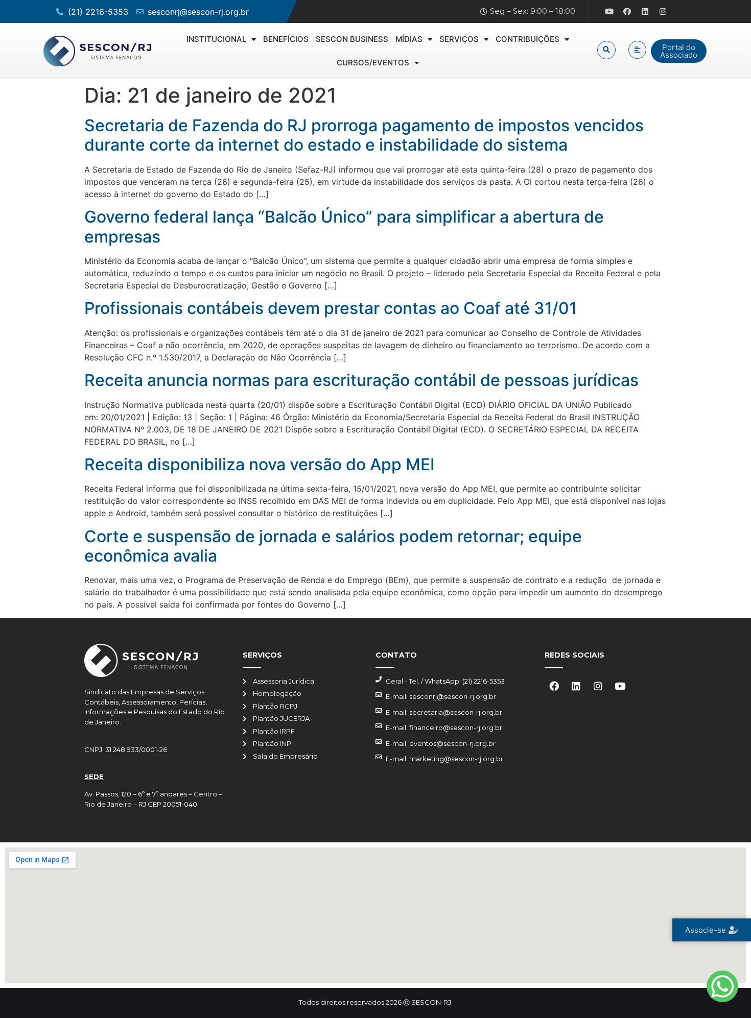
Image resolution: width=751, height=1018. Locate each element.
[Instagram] (663, 11)
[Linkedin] (645, 11)
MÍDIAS (409, 39)
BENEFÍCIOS (286, 39)
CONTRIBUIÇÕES (527, 39)
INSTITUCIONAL (216, 39)
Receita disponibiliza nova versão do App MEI (259, 464)
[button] (606, 50)
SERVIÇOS (459, 39)
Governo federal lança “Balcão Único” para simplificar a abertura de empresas (344, 226)
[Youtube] (609, 11)
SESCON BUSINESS (352, 39)
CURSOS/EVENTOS (373, 62)
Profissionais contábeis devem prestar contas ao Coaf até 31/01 (330, 308)
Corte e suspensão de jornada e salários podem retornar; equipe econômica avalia (333, 546)
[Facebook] (627, 11)
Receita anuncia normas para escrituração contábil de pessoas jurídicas (361, 380)
